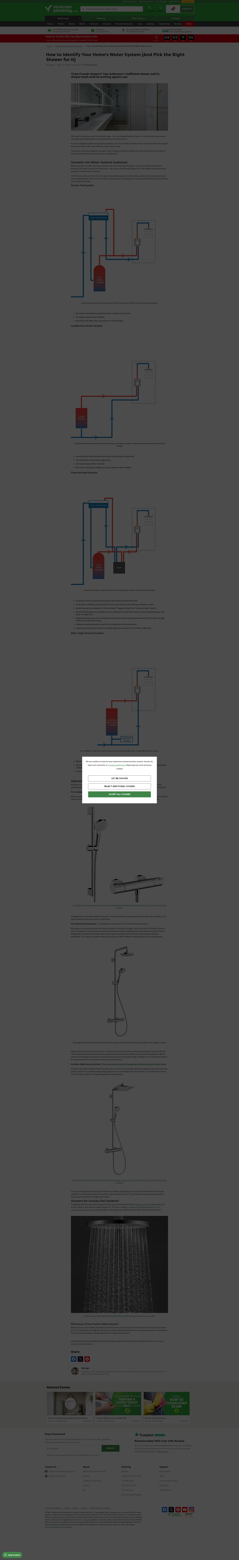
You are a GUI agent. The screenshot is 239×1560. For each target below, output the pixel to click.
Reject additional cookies (119, 786)
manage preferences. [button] (117, 765)
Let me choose (119, 778)
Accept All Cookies (119, 794)
